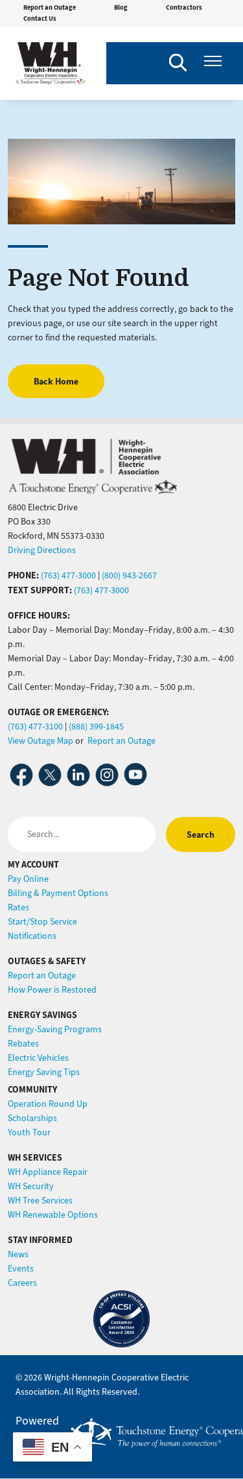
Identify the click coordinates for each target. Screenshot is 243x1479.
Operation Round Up (47, 1103)
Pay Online (28, 878)
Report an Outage (49, 7)
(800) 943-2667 (129, 575)
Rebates (23, 1043)
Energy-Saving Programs (55, 1029)
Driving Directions (42, 550)
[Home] (51, 63)
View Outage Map (40, 740)
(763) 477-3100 (35, 726)
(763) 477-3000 (68, 575)
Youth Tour (29, 1132)
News (18, 1254)
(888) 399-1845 (96, 726)
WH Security (31, 1186)
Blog (121, 7)
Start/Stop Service (42, 921)
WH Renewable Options (53, 1214)
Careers (22, 1282)
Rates (18, 907)
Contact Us (39, 18)
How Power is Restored (52, 989)
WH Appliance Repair (47, 1171)
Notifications (32, 935)
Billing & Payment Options (58, 893)
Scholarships (32, 1118)
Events (21, 1268)
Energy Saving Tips (44, 1072)
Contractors (184, 7)
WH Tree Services (40, 1200)
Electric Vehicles (38, 1057)
